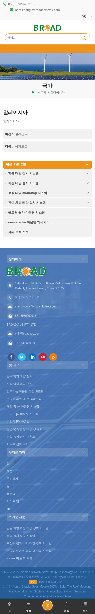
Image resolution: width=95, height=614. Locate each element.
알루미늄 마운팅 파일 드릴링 (25, 391)
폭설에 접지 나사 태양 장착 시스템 (29, 543)
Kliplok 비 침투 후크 (19, 558)
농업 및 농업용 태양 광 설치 (25, 429)
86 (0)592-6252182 (21, 4)
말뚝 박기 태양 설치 (19, 376)
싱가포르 (21, 146)
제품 (9, 471)
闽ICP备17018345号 (26, 576)
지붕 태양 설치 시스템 (23, 173)
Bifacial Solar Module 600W (39, 586)
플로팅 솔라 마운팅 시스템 (26, 212)
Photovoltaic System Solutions (66, 591)
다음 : (9, 146)
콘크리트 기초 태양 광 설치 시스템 (29, 550)
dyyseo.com (66, 576)
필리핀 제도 (23, 134)
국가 (43, 92)
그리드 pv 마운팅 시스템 (22, 414)
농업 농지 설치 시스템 (21, 535)
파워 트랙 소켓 (18, 232)
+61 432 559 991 (25, 343)
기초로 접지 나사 (17, 444)
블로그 (11, 493)
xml (9, 508)
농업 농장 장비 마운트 (21, 436)
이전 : (9, 134)
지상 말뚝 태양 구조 (19, 383)
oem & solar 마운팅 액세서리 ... (30, 222)
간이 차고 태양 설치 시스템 (27, 202)
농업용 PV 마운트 (18, 421)
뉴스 (9, 486)
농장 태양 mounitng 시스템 (27, 193)
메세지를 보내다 (52, 607)
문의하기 (12, 478)
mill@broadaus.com (27, 333)
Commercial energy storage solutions (47, 596)
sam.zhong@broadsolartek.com (37, 10)
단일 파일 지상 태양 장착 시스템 (27, 528)
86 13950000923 (25, 315)
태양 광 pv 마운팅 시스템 (23, 406)
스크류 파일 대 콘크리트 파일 (26, 399)
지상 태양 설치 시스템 (23, 183)
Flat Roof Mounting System (26, 591)
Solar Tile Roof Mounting (75, 586)
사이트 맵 (13, 501)
